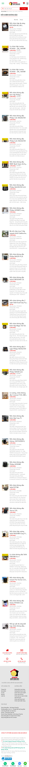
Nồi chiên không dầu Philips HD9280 (17, 463)
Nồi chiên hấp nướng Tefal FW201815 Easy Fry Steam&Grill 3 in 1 (18, 532)
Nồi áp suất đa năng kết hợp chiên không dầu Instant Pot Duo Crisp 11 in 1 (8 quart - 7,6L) (18, 625)
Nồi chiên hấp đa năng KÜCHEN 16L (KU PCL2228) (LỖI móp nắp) (18, 24)
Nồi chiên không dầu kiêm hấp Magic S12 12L (18, 324)
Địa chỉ (25, 766)
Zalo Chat (20, 766)
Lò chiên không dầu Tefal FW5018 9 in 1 (18, 555)
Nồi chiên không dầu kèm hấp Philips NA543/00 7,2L (17, 93)
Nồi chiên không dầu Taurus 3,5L (17, 509)
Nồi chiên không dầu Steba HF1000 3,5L (17, 602)
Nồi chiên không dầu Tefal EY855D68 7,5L (17, 278)
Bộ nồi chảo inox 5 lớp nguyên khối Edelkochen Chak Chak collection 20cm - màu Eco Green (18, 232)
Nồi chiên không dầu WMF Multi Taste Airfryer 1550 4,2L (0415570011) (18, 163)
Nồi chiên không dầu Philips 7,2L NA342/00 (18, 117)
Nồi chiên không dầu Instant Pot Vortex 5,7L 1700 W (18, 578)
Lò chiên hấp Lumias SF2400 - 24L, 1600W (17, 47)
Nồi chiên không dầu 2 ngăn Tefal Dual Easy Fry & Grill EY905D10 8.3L (18, 301)
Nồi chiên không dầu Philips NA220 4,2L (17, 255)
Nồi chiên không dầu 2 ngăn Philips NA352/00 (18, 348)
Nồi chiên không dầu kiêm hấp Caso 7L (17, 417)
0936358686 (13, 766)
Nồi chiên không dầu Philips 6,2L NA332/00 (18, 140)
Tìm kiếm (24, 8)
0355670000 (5, 766)
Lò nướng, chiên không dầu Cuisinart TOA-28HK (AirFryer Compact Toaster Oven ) (18, 394)
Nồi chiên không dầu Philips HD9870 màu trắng (17, 209)
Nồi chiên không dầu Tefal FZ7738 (17, 486)
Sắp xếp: (16, 19)
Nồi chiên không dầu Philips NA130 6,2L (17, 371)
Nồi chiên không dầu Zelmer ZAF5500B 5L (17, 440)
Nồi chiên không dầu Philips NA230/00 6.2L (18, 186)
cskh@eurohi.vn (8, 756)
